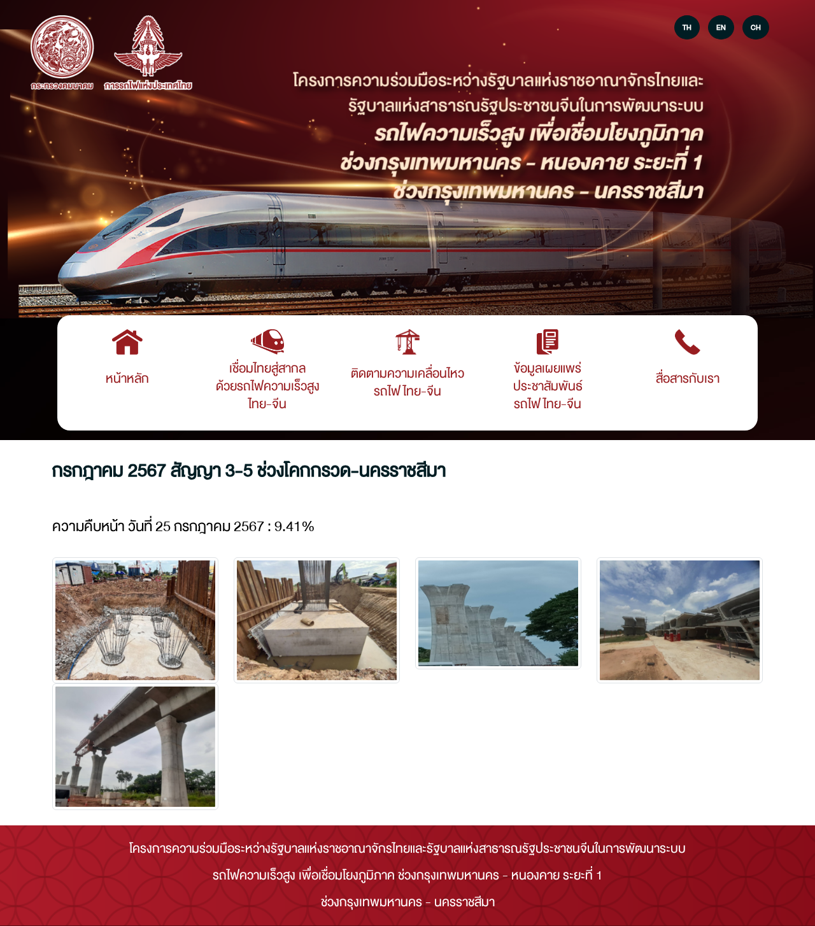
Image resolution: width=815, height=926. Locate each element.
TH (687, 27)
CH (756, 27)
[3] (680, 620)
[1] (317, 620)
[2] (498, 613)
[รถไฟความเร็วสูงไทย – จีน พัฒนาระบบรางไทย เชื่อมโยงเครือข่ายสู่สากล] (62, 53)
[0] (135, 620)
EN (721, 27)
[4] (135, 746)
